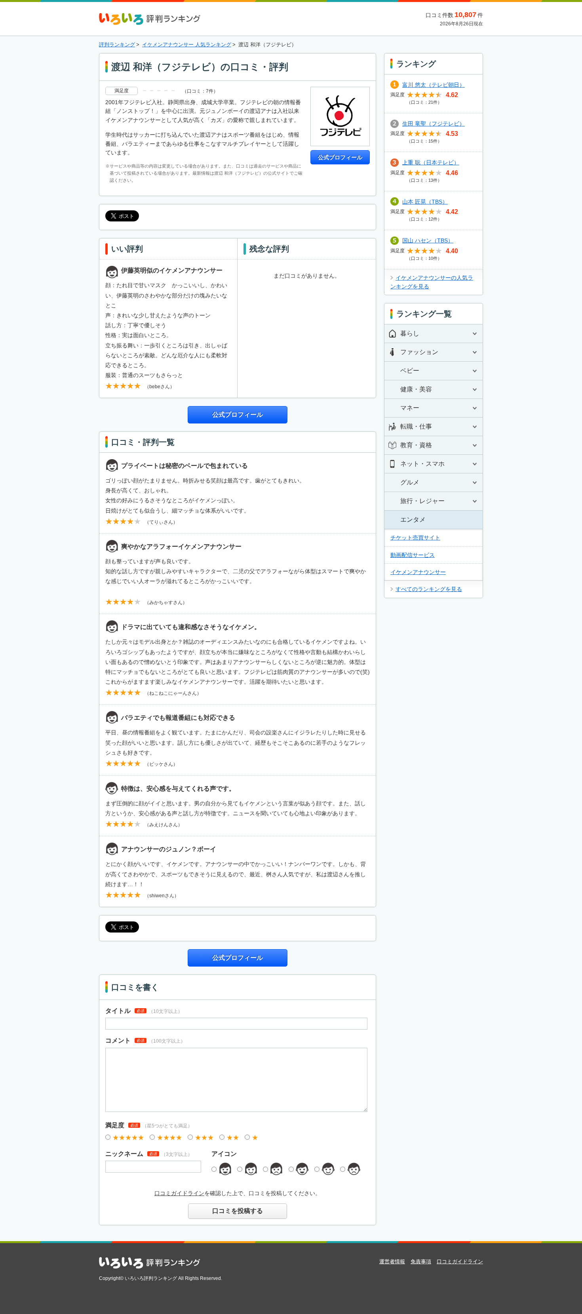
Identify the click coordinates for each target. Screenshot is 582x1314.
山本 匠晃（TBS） (425, 201)
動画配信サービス (412, 555)
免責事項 (421, 1261)
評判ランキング (117, 45)
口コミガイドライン (179, 1193)
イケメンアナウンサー (418, 572)
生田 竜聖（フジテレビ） (433, 123)
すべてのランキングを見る (429, 589)
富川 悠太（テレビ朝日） (433, 85)
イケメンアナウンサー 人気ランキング (186, 45)
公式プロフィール (340, 157)
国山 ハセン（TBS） (427, 240)
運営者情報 (392, 1261)
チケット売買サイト (415, 537)
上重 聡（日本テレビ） (430, 162)
